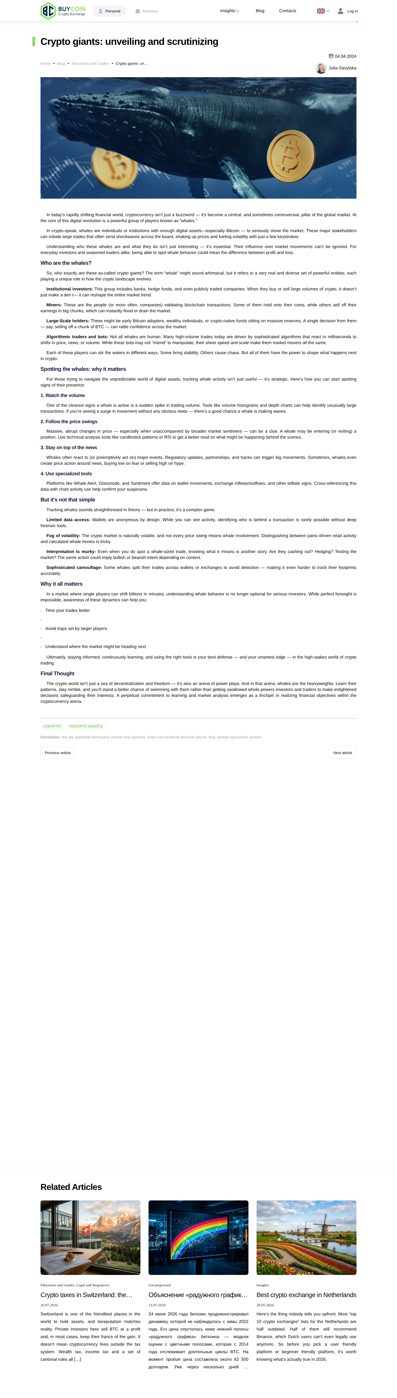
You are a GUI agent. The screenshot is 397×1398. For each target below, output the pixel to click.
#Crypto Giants (85, 726)
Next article (342, 753)
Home (46, 63)
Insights (227, 11)
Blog (260, 11)
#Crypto (52, 726)
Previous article (58, 753)
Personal (112, 11)
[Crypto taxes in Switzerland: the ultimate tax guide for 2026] (90, 1237)
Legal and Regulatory (93, 1285)
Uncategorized (160, 1285)
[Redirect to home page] (63, 11)
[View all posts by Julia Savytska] (321, 68)
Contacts (287, 11)
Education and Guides (90, 63)
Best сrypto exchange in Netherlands (306, 1295)
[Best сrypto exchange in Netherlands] (306, 1237)
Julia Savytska (342, 68)
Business (150, 11)
